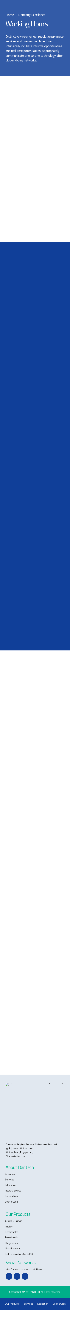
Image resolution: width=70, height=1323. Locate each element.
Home (10, 15)
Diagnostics (11, 1243)
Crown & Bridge (13, 1221)
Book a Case (11, 1202)
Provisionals (11, 1238)
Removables (11, 1232)
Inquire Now (11, 1196)
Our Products (12, 1304)
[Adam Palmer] (35, 343)
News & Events (13, 1191)
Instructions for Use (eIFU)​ (19, 1254)
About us (10, 1174)
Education (10, 1185)
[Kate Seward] (35, 575)
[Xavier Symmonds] (35, 461)
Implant (9, 1227)
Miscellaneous (12, 1249)
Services (9, 1180)
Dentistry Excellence (31, 15)
